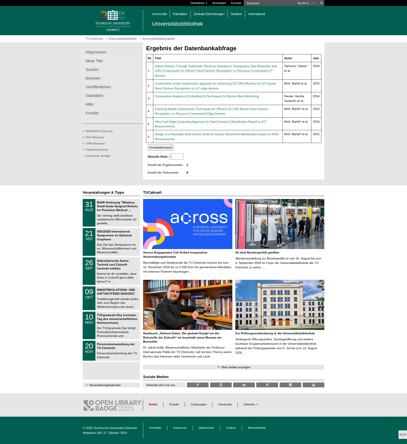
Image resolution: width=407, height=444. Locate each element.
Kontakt (236, 3)
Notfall (153, 404)
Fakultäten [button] (180, 14)
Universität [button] (159, 14)
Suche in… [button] (305, 3)
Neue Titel (94, 61)
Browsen (93, 78)
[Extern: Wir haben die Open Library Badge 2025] (112, 406)
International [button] (256, 14)
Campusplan (198, 404)
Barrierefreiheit (257, 427)
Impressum (180, 427)
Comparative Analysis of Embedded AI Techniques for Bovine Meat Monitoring (207, 96)
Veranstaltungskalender (105, 385)
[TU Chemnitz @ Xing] (267, 384)
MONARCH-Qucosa (99, 131)
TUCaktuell (152, 192)
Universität (224, 404)
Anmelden (219, 3)
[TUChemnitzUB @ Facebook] (198, 384)
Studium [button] (236, 14)
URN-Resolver (95, 143)
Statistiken (94, 96)
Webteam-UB (92, 432)
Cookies (231, 427)
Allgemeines (96, 52)
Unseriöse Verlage (98, 155)
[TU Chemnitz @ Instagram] (221, 384)
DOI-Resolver (95, 137)
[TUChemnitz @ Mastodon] (290, 384)
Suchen (92, 69)
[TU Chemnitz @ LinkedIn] (244, 384)
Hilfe (89, 104)
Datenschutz (206, 427)
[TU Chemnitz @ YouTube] (313, 384)
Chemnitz (249, 404)
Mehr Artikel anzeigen (236, 367)
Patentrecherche (97, 149)
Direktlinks (198, 3)
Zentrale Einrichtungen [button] (209, 14)
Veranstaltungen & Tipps (103, 192)
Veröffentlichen (98, 87)
